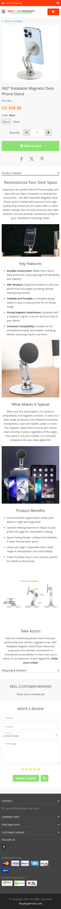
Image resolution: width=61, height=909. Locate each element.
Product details (11, 173)
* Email (8, 726)
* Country (8, 733)
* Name (8, 718)
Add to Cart (32, 146)
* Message (10, 743)
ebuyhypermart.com (30, 903)
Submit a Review (26, 778)
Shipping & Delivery (14, 670)
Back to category (13, 21)
